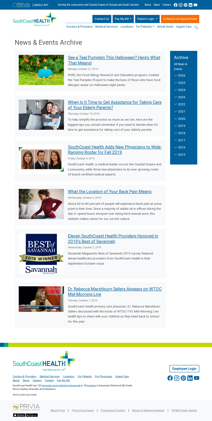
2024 (181, 90)
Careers (167, 4)
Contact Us (102, 19)
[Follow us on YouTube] (195, 5)
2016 (181, 147)
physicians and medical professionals (61, 385)
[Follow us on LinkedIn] (190, 5)
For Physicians (103, 376)
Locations (127, 26)
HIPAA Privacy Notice (184, 410)
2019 (181, 126)
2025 (181, 83)
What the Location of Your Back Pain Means (110, 191)
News (157, 4)
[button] (123, 19)
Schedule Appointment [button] (180, 19)
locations (91, 385)
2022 (181, 104)
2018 (181, 133)
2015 (181, 155)
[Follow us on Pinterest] (185, 5)
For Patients (144, 26)
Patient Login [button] (146, 19)
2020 (181, 119)
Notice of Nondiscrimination (148, 410)
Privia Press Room (83, 410)
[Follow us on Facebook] (175, 5)
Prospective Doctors (113, 410)
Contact (49, 380)
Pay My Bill (63, 380)
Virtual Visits (165, 26)
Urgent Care (184, 26)
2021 (181, 111)
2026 (181, 75)
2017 (181, 140)
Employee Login (184, 369)
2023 (181, 97)
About (148, 4)
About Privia (58, 410)
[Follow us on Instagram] (180, 5)
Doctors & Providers (80, 26)
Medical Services (106, 26)
